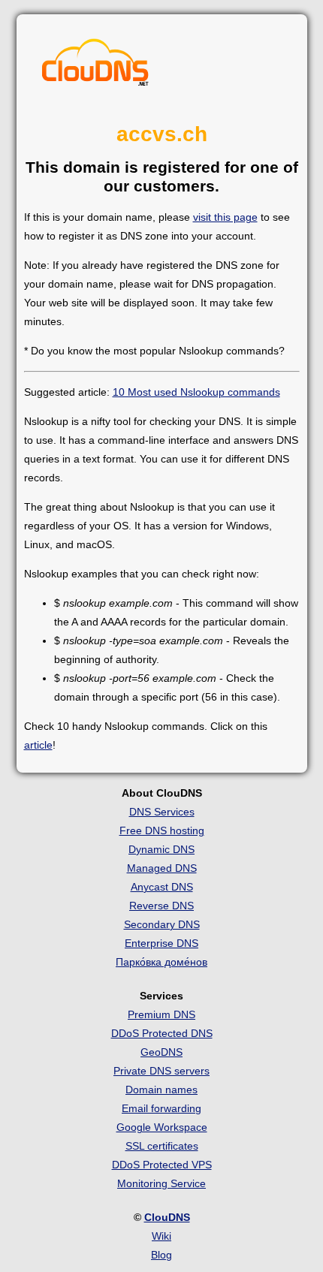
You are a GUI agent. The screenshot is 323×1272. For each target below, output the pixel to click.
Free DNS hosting (161, 830)
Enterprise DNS (161, 943)
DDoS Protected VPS (162, 1165)
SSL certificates (161, 1146)
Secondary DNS (162, 924)
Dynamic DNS (161, 849)
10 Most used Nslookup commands (196, 392)
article (38, 745)
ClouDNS (167, 1217)
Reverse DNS (161, 906)
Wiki (161, 1236)
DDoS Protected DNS (162, 1033)
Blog (161, 1255)
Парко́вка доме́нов (161, 962)
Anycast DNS (162, 887)
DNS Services (162, 812)
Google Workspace (161, 1127)
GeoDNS (161, 1052)
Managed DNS (162, 868)
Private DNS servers (161, 1071)
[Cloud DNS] (95, 66)
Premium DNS (161, 1014)
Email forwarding (161, 1108)
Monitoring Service (161, 1183)
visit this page (225, 217)
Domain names (161, 1090)
